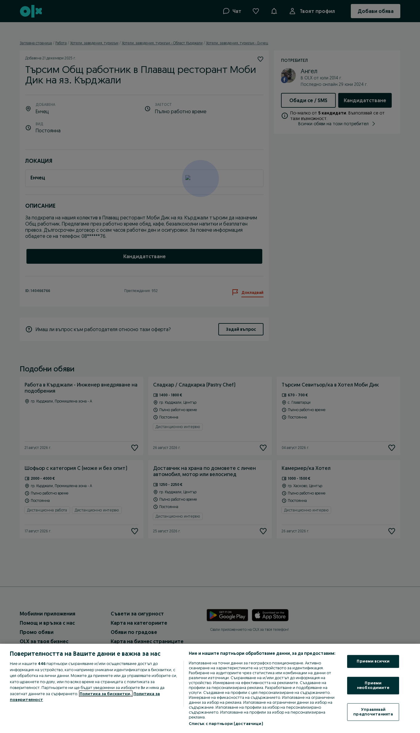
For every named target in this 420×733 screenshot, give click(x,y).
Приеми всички (373, 661)
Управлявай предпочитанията (373, 712)
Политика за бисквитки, (106, 693)
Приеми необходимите (373, 685)
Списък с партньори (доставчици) (226, 723)
